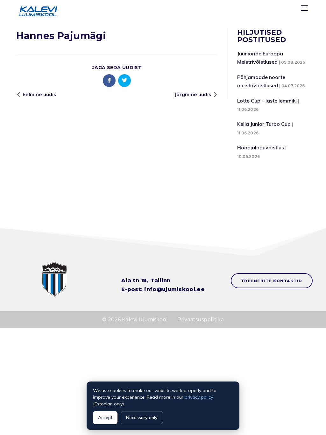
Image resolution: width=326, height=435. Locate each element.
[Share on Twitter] (124, 80)
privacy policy (199, 397)
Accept (105, 417)
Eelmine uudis (39, 94)
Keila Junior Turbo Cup (264, 124)
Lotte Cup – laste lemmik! (267, 100)
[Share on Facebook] (109, 80)
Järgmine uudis (192, 94)
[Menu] (305, 9)
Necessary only (142, 417)
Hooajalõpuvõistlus (260, 147)
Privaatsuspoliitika (200, 320)
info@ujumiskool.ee (174, 289)
